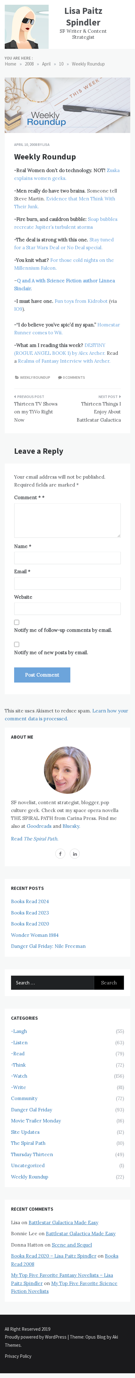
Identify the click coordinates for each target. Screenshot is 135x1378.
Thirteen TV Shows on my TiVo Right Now (35, 412)
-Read (17, 1054)
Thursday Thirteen (32, 1154)
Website (23, 597)
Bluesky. (71, 826)
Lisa (46, 144)
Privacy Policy (18, 1356)
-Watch (19, 1076)
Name (22, 546)
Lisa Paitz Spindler (83, 16)
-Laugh (19, 1031)
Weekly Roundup (35, 377)
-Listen (19, 1043)
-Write (18, 1087)
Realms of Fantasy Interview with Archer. (64, 361)
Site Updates (25, 1132)
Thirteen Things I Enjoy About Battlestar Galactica (99, 412)
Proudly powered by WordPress (36, 1337)
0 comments (74, 377)
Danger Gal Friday (31, 1110)
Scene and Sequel (72, 1245)
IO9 (18, 309)
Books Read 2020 (30, 924)
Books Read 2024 (30, 901)
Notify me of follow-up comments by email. (63, 630)
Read (34, 839)
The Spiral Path (28, 1143)
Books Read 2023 (30, 913)
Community (24, 1098)
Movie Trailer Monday (36, 1121)
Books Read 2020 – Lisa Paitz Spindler (53, 1256)
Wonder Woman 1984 (35, 935)
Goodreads (39, 826)
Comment (27, 497)
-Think (18, 1065)
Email (22, 571)
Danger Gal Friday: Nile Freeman (48, 946)
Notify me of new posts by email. (51, 652)
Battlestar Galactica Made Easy (63, 1222)
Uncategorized (28, 1165)
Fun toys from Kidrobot (81, 301)
